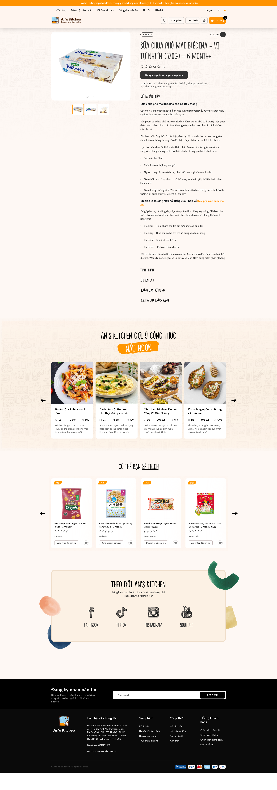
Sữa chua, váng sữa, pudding (155, 86)
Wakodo (103, 536)
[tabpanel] (90, 66)
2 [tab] (91, 97)
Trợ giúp (209, 10)
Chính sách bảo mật (210, 730)
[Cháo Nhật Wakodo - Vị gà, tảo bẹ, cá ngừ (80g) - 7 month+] (116, 513)
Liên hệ (159, 10)
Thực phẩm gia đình (149, 740)
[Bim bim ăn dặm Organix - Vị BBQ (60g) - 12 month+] (71, 513)
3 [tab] (94, 97)
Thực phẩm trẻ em (197, 83)
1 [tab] (88, 97)
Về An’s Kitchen (105, 10)
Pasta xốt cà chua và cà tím (70, 411)
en (219, 10)
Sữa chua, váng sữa (163, 83)
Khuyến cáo (147, 279)
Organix (58, 536)
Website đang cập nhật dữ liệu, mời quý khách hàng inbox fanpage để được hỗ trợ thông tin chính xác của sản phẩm (139, 3)
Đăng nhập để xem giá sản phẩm (164, 75)
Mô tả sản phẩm (150, 96)
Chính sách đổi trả (209, 735)
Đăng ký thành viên (81, 10)
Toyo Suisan (150, 536)
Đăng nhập (177, 20)
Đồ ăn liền (180, 83)
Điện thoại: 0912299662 (98, 745)
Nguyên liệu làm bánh (149, 731)
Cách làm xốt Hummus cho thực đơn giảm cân (114, 411)
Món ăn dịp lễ (176, 735)
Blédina (147, 34)
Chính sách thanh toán (211, 739)
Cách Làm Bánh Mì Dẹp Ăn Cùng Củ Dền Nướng (160, 411)
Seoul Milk (194, 536)
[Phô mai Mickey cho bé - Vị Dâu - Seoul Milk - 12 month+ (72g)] (205, 513)
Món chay (174, 740)
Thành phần (147, 269)
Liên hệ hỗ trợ (207, 744)
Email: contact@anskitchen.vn (101, 751)
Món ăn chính (176, 726)
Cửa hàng (61, 10)
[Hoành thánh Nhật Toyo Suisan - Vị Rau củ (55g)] (161, 513)
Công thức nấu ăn (128, 10)
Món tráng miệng (178, 731)
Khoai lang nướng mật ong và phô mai (205, 411)
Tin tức (146, 10)
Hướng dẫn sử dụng (152, 290)
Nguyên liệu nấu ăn (148, 735)
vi (225, 10)
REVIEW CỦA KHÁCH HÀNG (154, 300)
